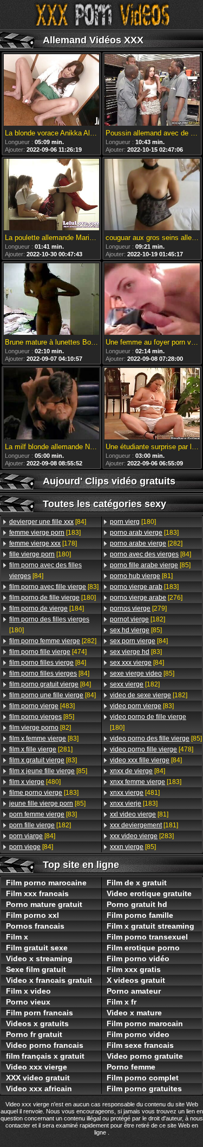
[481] (135, 792)
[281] (41, 749)
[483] (42, 706)
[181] (144, 825)
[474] (48, 652)
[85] (41, 717)
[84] (47, 522)
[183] (45, 532)
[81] (141, 576)
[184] (46, 608)
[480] (35, 782)
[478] (151, 749)
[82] (40, 727)
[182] (40, 825)
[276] (146, 597)
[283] (142, 836)
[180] (40, 554)
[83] (54, 587)
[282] (52, 641)
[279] (138, 608)
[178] (43, 543)
